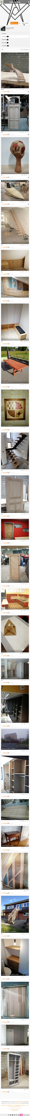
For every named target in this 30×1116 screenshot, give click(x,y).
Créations (5, 36)
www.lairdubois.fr (15, 1110)
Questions (5, 39)
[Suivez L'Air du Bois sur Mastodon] (13, 1115)
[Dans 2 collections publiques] (3, 89)
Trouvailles (5, 45)
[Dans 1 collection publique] (1, 202)
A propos (4, 33)
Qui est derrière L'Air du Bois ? (20, 1105)
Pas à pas (5, 42)
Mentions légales (26, 1114)
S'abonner (14, 23)
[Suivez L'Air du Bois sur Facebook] (9, 1115)
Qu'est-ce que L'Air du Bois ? (7, 1105)
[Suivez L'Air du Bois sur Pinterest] (17, 1115)
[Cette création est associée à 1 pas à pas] (1, 89)
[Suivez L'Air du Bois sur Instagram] (15, 1115)
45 (19, 23)
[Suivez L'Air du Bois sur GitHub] (19, 1115)
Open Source (20, 1101)
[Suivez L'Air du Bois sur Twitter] (11, 1115)
